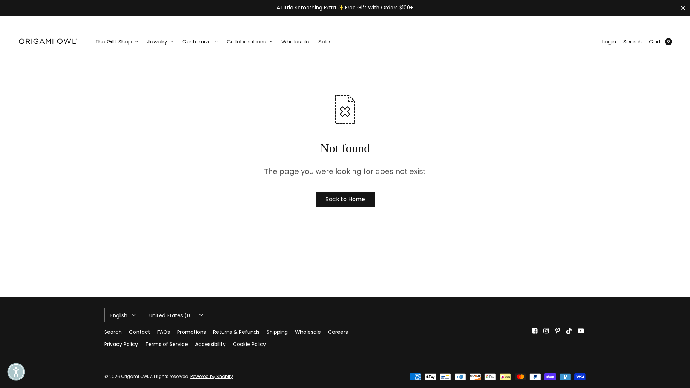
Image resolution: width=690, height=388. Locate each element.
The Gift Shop (113, 41)
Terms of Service (166, 344)
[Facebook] (535, 331)
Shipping (277, 332)
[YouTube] (581, 331)
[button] (16, 372)
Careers (338, 332)
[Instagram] (546, 331)
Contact (139, 332)
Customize (197, 41)
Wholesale (295, 41)
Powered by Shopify (211, 376)
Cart (655, 41)
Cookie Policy (249, 344)
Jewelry (157, 41)
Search (632, 41)
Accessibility (210, 344)
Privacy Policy (121, 344)
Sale (324, 41)
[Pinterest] (558, 331)
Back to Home (345, 199)
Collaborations (246, 41)
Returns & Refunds (236, 332)
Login (609, 41)
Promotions (191, 332)
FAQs (163, 332)
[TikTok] (569, 331)
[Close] (683, 8)
